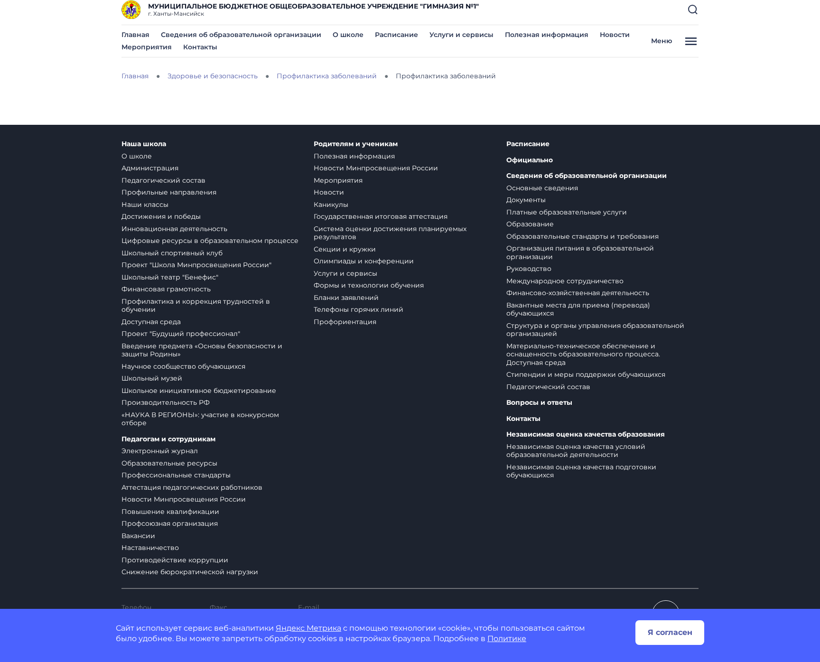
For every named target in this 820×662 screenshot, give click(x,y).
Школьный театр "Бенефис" (169, 277)
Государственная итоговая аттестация (380, 216)
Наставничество (150, 547)
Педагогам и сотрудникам (168, 439)
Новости (615, 34)
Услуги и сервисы (461, 34)
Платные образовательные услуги (566, 212)
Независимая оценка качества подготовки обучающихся (581, 471)
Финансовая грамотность (166, 289)
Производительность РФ (165, 402)
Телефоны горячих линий (358, 309)
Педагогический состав (163, 180)
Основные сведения (542, 188)
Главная (135, 34)
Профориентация (345, 321)
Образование (530, 224)
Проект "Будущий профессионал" (180, 333)
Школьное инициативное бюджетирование (198, 390)
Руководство (528, 268)
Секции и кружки (345, 249)
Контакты (200, 47)
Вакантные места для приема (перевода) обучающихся (578, 309)
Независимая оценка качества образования (585, 434)
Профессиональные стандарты (176, 475)
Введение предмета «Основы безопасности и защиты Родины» (201, 350)
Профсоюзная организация (169, 523)
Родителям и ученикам (356, 144)
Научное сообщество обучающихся (183, 366)
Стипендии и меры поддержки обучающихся (585, 374)
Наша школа (143, 144)
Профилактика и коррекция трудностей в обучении (195, 305)
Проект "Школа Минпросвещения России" (196, 265)
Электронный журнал (159, 451)
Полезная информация (546, 34)
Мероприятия (146, 47)
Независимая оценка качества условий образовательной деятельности (575, 450)
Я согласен (670, 632)
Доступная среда (151, 321)
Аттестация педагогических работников (191, 487)
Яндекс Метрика (308, 628)
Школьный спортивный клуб (172, 253)
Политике (506, 638)
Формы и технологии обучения (369, 285)
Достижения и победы (161, 216)
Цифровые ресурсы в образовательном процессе (209, 240)
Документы (526, 200)
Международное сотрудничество (565, 281)
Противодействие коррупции (174, 560)
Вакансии (138, 535)
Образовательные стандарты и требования (582, 236)
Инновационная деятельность (174, 228)
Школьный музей (151, 378)
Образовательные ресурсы (169, 463)
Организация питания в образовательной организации (580, 252)
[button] (693, 9)
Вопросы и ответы (539, 403)
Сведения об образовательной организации (241, 34)
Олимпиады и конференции (364, 261)
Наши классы (144, 204)
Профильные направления (168, 192)
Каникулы (331, 204)
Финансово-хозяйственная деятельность (577, 293)
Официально (529, 160)
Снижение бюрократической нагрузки (189, 572)
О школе (348, 34)
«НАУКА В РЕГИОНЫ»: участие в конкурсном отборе (200, 419)
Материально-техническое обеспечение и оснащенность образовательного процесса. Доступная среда (583, 354)
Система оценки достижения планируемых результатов (390, 233)
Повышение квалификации (170, 511)
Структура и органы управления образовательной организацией (595, 329)
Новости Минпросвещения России (183, 499)
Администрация (149, 168)
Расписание (396, 34)
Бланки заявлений (346, 297)
